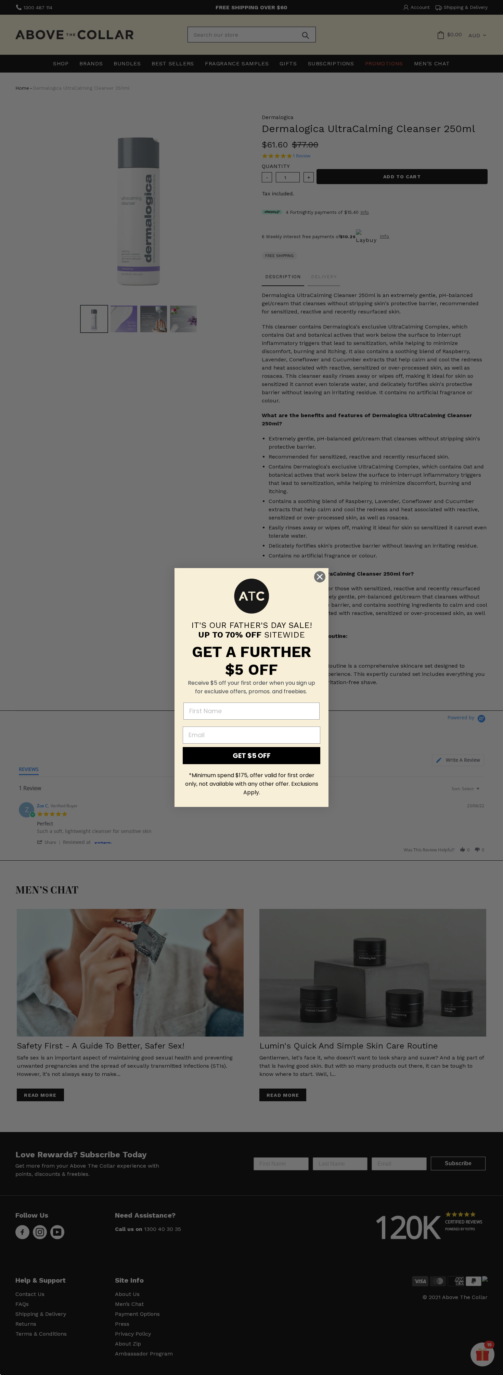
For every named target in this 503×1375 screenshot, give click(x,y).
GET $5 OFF (252, 755)
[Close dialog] (320, 577)
